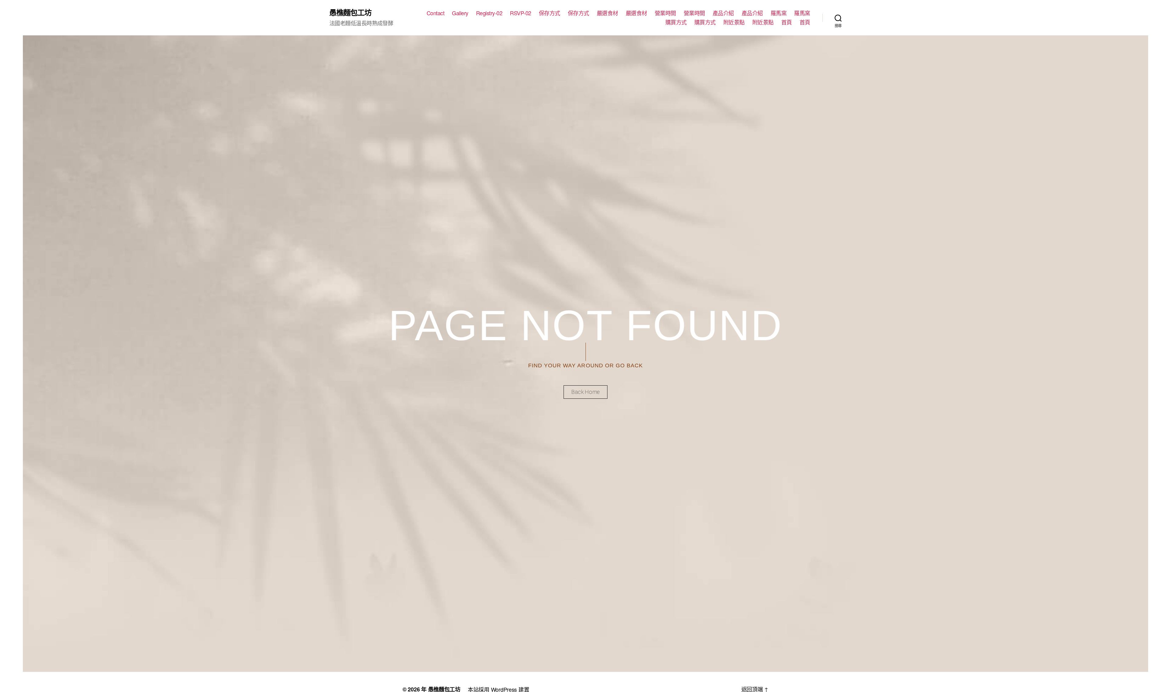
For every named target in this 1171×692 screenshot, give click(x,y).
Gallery (460, 13)
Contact (436, 13)
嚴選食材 (607, 13)
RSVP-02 (520, 13)
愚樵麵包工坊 (350, 12)
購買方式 (676, 22)
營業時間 (665, 13)
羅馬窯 (779, 13)
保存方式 (549, 13)
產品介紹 (723, 13)
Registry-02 (489, 13)
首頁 (786, 22)
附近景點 (734, 22)
